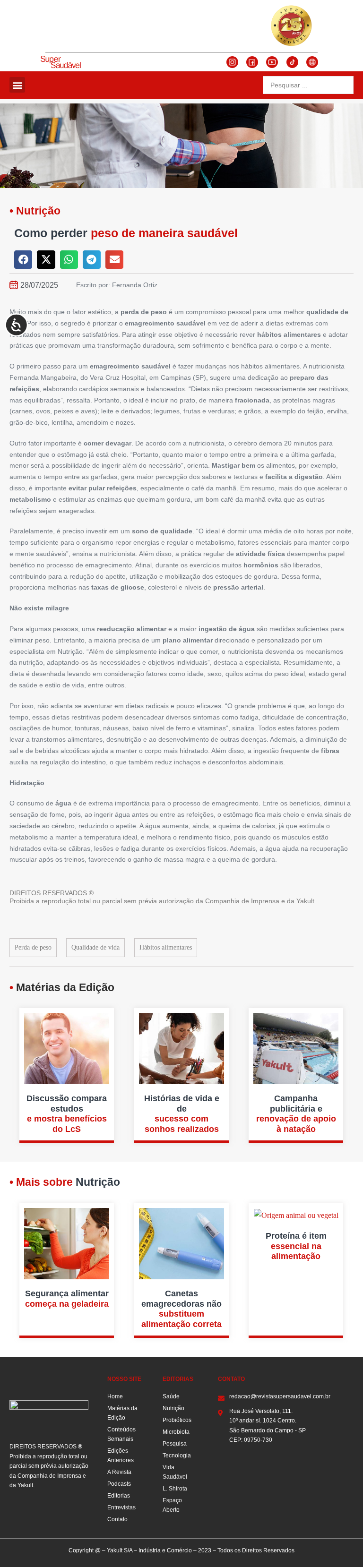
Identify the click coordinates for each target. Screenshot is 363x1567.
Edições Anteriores (120, 1455)
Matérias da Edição (122, 1413)
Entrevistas (121, 1507)
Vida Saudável (175, 1472)
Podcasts (119, 1484)
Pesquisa (175, 1443)
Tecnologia (177, 1455)
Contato (117, 1519)
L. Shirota (175, 1488)
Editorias (118, 1495)
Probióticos (177, 1420)
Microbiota (176, 1432)
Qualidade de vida (95, 947)
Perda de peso (33, 947)
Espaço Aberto (172, 1505)
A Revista (119, 1472)
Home (115, 1396)
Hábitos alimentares (165, 947)
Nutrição (173, 1408)
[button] (17, 85)
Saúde (171, 1396)
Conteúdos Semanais (121, 1434)
